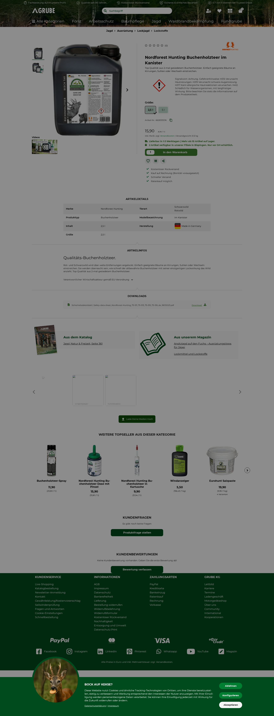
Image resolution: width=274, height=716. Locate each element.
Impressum (113, 706)
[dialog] (137, 358)
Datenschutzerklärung (95, 706)
